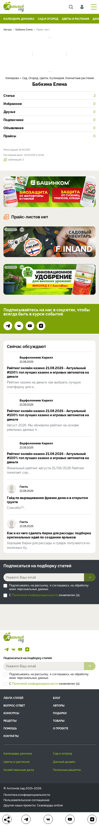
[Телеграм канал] (7, 325)
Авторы (58, 705)
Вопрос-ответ (14, 705)
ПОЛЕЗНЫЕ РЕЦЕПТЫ (67, 769)
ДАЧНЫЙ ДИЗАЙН (64, 761)
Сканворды (45, 805)
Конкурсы (11, 713)
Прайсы (49, 136)
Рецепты (10, 720)
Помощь (10, 728)
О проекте (60, 728)
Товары (58, 720)
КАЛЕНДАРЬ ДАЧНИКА (18, 19)
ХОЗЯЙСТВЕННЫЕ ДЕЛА (18, 769)
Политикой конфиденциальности (35, 595)
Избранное (49, 103)
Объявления (49, 127)
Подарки (60, 713)
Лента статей (13, 698)
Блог (56, 698)
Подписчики (49, 119)
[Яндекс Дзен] (41, 325)
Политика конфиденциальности (26, 794)
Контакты (11, 736)
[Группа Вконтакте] (19, 325)
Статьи (49, 95)
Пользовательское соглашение (26, 799)
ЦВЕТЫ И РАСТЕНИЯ (75, 19)
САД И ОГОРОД (48, 19)
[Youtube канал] (30, 325)
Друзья (49, 111)
